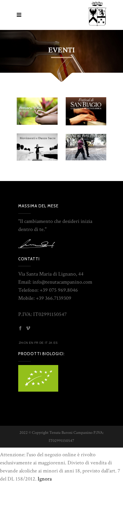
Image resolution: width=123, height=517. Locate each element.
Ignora (45, 478)
